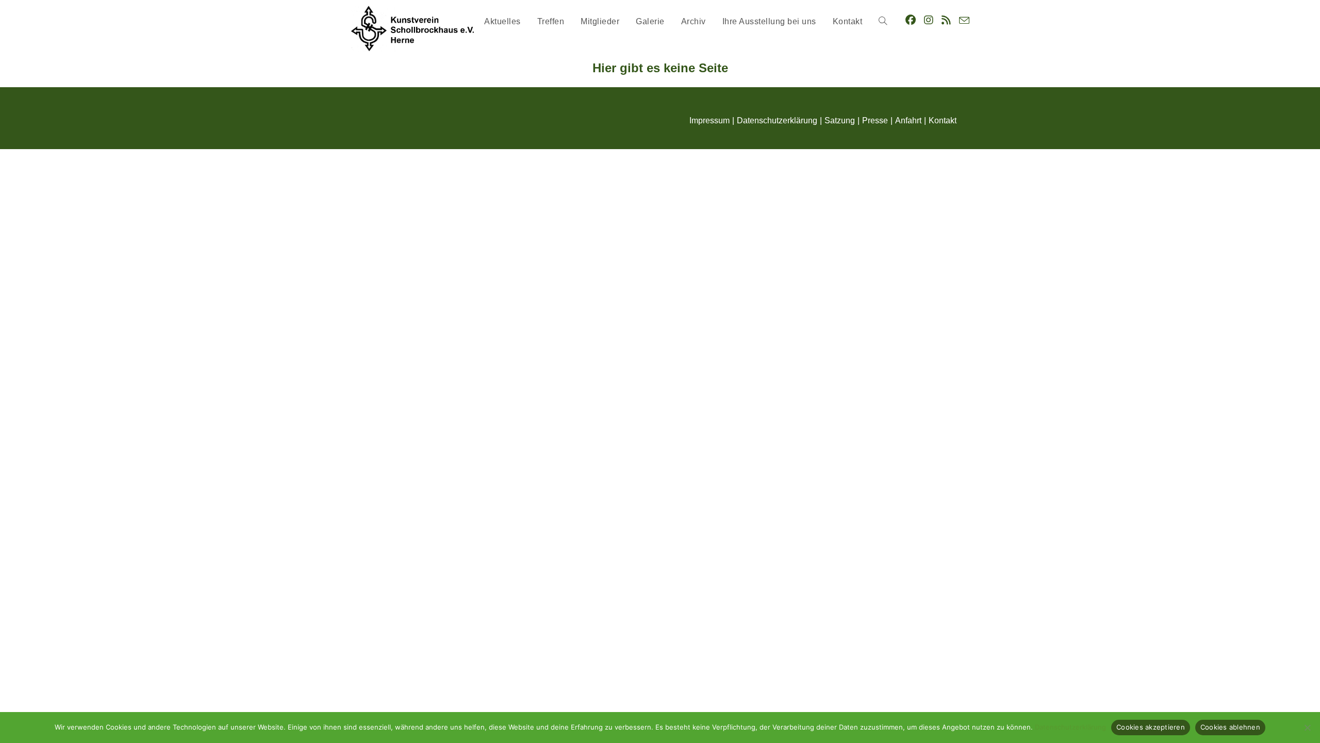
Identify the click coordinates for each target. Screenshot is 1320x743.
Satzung (839, 120)
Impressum (709, 120)
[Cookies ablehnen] (1307, 727)
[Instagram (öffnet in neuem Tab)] (928, 20)
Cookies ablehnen (1230, 727)
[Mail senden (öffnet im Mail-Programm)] (964, 20)
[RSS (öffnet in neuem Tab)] (946, 20)
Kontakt (942, 120)
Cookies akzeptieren (1150, 727)
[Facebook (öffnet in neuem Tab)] (910, 20)
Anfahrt (908, 120)
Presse (875, 120)
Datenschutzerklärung (777, 120)
